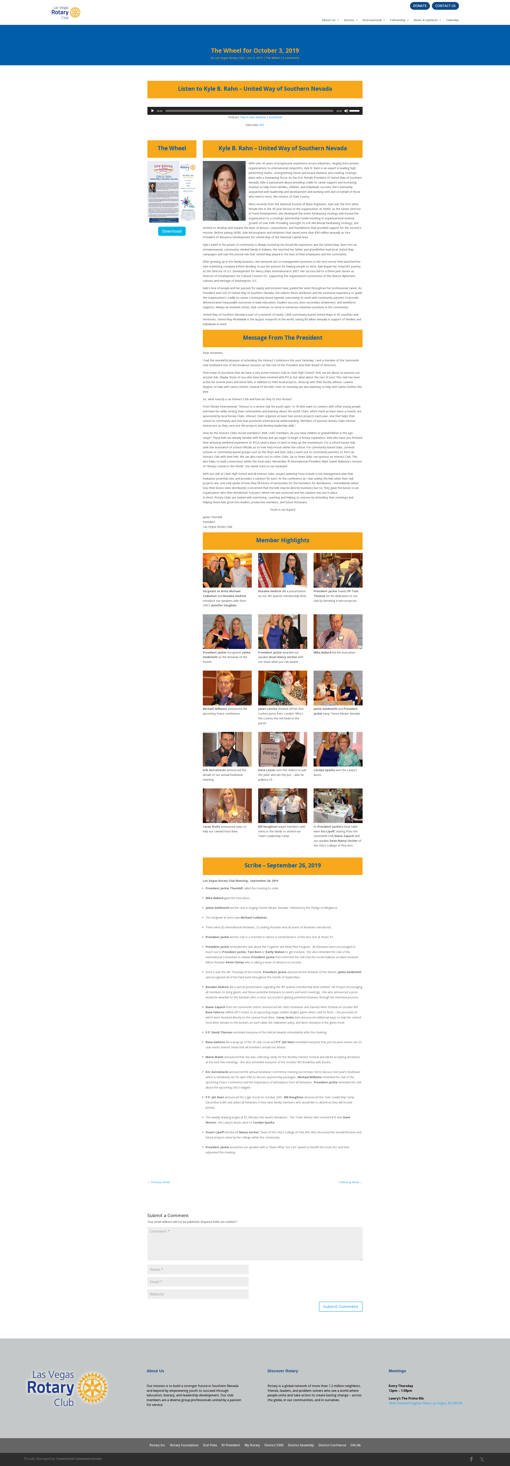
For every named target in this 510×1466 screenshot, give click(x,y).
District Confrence (332, 1445)
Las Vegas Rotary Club (229, 58)
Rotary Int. (157, 1445)
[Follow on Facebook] (472, 1459)
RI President (231, 1445)
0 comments (291, 58)
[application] (255, 111)
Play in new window (253, 117)
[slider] (355, 110)
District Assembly (301, 1445)
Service (349, 20)
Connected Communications (79, 1458)
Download (275, 117)
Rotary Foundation (184, 1445)
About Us (328, 20)
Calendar (452, 20)
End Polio (210, 1445)
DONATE (420, 6)
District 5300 (273, 1445)
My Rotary (252, 1445)
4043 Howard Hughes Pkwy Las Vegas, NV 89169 (425, 1403)
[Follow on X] (482, 1459)
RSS (261, 125)
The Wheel (273, 58)
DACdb (355, 1445)
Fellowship (397, 20)
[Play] (153, 111)
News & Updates (426, 20)
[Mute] (346, 111)
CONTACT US (445, 6)
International (372, 20)
